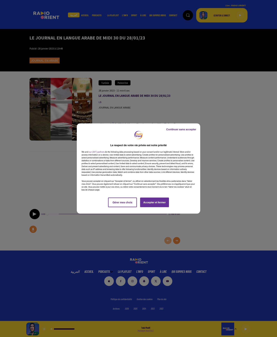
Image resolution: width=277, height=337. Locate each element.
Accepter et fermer (154, 202)
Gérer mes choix (122, 202)
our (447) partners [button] (97, 151)
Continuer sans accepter (181, 129)
